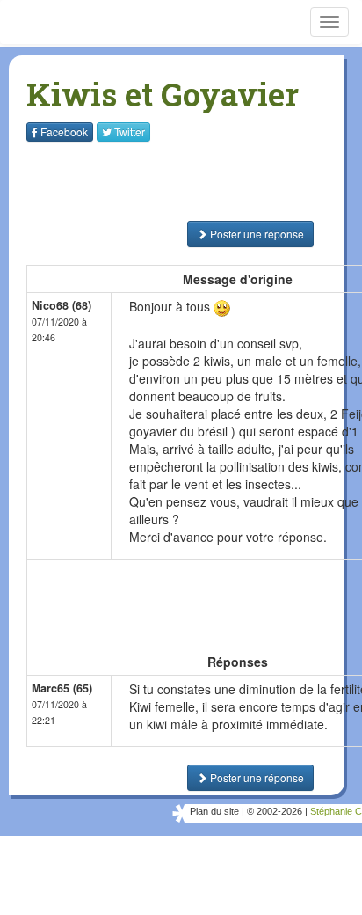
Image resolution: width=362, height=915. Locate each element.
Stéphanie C (336, 811)
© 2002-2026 (274, 811)
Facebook (64, 131)
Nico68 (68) (61, 305)
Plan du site (214, 811)
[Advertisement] (136, 181)
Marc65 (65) (62, 688)
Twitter (129, 131)
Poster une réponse (255, 233)
